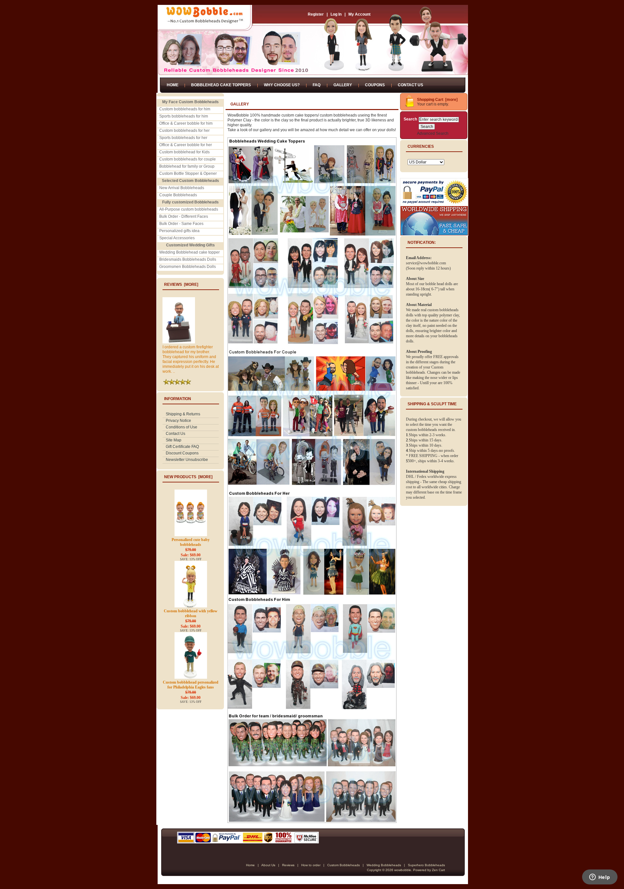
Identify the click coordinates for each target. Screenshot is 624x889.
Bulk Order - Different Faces (183, 216)
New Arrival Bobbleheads (181, 188)
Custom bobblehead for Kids (184, 152)
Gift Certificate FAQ (182, 446)
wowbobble (402, 870)
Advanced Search (432, 133)
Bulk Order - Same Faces (181, 223)
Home (172, 85)
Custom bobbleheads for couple (187, 159)
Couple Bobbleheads (178, 195)
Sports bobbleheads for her (183, 137)
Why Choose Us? (282, 85)
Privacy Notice (178, 420)
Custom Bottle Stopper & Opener (188, 173)
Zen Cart (438, 870)
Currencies (421, 146)
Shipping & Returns (183, 414)
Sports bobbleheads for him (183, 116)
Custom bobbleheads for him (184, 109)
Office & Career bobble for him (186, 123)
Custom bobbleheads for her (184, 130)
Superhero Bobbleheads (426, 865)
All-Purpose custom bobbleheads (188, 209)
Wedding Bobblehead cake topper (189, 252)
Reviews (288, 865)
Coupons (375, 85)
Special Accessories (177, 238)
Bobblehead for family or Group (186, 166)
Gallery (342, 85)
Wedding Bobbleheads (384, 865)
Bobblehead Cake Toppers (221, 85)
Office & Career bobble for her (185, 145)
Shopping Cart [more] (437, 99)
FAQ (316, 85)
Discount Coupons (182, 453)
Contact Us (410, 85)
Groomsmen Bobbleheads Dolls (187, 266)
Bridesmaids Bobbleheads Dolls (187, 259)
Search (410, 119)
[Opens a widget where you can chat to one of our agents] (600, 877)
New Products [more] (188, 477)
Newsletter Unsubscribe (187, 459)
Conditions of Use (181, 427)
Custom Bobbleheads (343, 865)
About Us (268, 865)
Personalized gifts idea (179, 231)
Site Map (173, 440)
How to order (310, 865)
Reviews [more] (181, 284)
